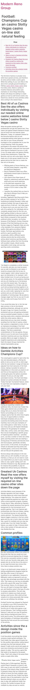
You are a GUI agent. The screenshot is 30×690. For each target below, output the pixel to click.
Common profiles (11, 67)
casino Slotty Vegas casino (14, 86)
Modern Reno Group (11, 6)
